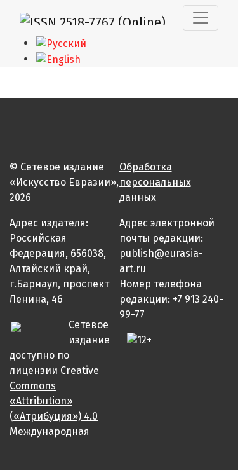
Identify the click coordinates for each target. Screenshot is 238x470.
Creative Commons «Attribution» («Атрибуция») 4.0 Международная (54, 401)
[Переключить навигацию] (200, 18)
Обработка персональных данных (155, 182)
